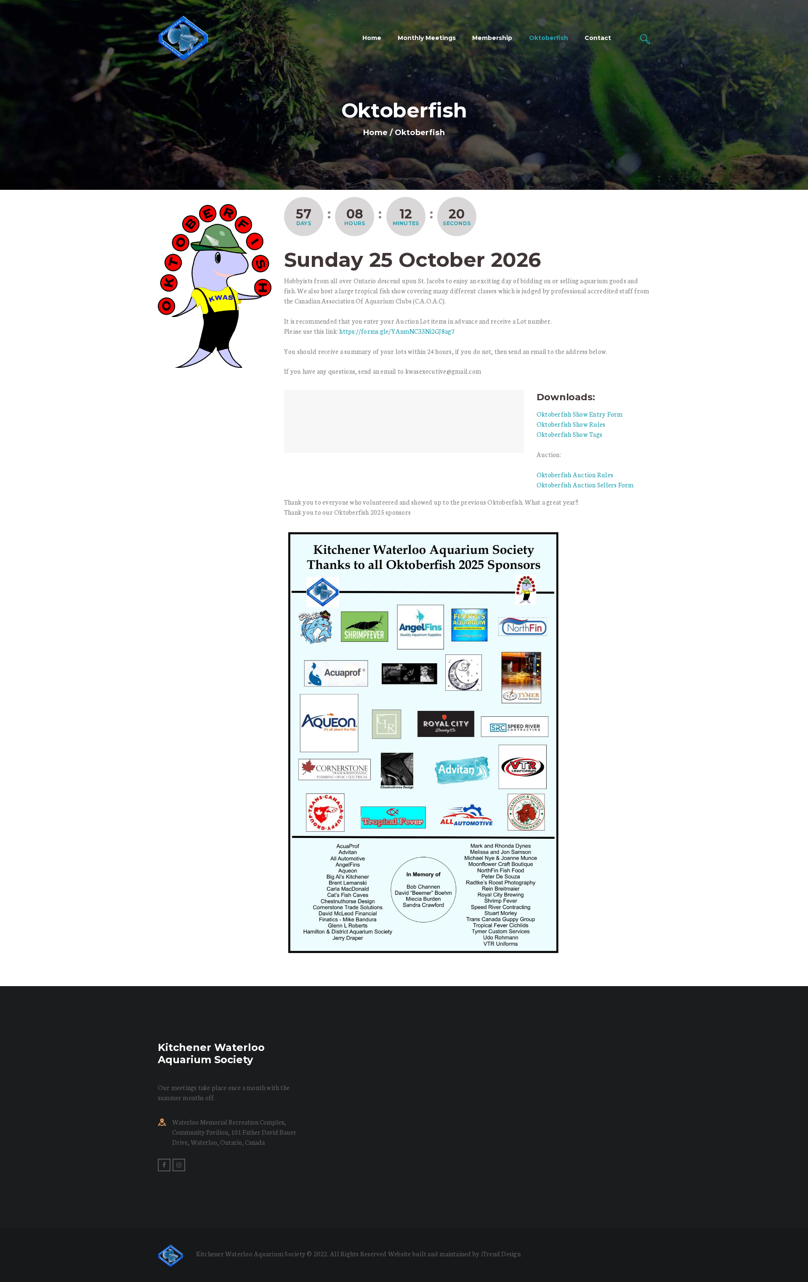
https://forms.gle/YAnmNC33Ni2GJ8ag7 (396, 331)
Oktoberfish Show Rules (571, 424)
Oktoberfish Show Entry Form (579, 414)
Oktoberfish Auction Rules (575, 474)
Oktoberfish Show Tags (569, 434)
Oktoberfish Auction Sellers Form (585, 484)
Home (375, 133)
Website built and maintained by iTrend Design (454, 1253)
